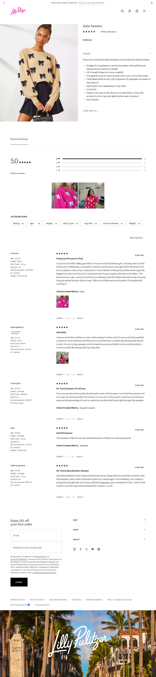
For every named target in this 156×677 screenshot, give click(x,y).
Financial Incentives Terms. (45, 573)
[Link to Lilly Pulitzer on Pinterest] (99, 549)
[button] (151, 3)
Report (80, 318)
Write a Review (108, 31)
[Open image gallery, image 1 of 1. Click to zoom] (39, 73)
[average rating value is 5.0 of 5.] (90, 31)
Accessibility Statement (58, 600)
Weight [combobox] (132, 223)
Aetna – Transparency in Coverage (119, 600)
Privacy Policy (40, 556)
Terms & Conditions (37, 600)
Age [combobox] (32, 223)
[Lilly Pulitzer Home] (18, 10)
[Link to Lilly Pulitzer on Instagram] (74, 549)
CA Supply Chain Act (42, 605)
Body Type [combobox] (68, 223)
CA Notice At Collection (94, 600)
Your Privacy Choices (18, 605)
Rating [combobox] (16, 223)
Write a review (18, 173)
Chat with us (90, 110)
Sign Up (19, 582)
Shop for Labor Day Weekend (91, 3)
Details (86, 53)
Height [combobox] (49, 223)
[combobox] (136, 237)
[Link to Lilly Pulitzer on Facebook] (80, 549)
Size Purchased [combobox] (110, 223)
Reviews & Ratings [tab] (19, 139)
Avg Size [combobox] (88, 223)
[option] (39, 73)
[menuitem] (122, 10)
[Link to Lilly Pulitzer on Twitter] (86, 549)
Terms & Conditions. (19, 559)
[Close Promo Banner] (4, 3)
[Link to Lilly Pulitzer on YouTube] (93, 549)
